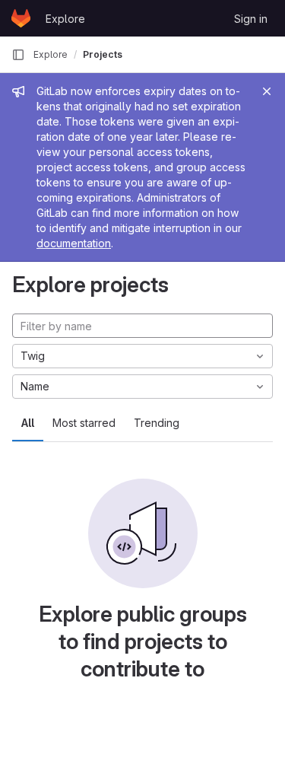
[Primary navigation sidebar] (18, 55)
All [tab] (27, 422)
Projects (102, 54)
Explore (65, 18)
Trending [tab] (156, 422)
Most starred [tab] (84, 422)
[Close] (267, 91)
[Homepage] (20, 18)
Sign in (251, 18)
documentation (73, 243)
